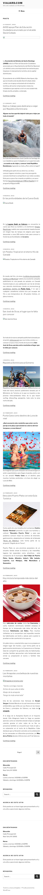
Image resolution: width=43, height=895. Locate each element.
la (16, 224)
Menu (22, 11)
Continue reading (9, 96)
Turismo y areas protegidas (11, 888)
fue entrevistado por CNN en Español (21, 181)
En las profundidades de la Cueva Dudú (21, 198)
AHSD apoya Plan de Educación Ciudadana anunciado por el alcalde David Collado (19, 30)
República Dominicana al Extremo (18, 363)
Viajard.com (12, 3)
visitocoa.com (14, 340)
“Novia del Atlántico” (11, 541)
